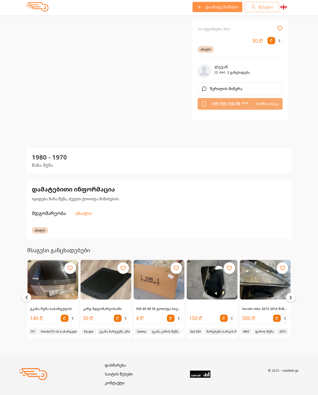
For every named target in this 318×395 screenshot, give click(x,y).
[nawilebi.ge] (37, 7)
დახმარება (115, 365)
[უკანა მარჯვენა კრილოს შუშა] (52, 280)
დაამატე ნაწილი (222, 7)
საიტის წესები (119, 374)
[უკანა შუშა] (265, 280)
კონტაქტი (115, 382)
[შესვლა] (280, 30)
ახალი (205, 49)
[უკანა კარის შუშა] (106, 280)
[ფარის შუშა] (212, 280)
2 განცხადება (238, 72)
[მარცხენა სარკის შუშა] (159, 280)
